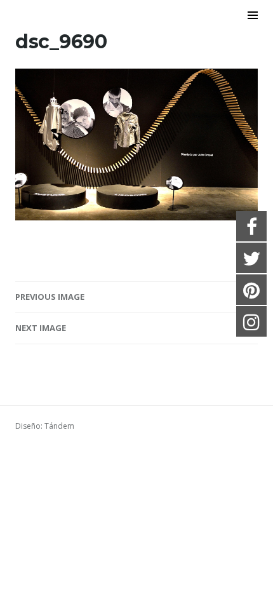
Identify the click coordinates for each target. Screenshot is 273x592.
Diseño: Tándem (44, 425)
